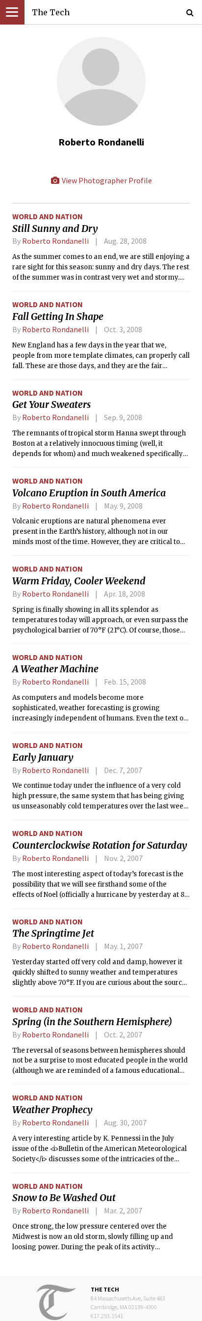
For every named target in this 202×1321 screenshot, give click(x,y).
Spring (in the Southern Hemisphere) (92, 1022)
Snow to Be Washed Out (64, 1198)
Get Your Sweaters (51, 404)
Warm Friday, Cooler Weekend (79, 581)
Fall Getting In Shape (57, 316)
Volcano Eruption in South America (89, 493)
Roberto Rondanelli (55, 241)
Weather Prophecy (52, 1110)
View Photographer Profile (106, 180)
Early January (43, 757)
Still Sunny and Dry (55, 228)
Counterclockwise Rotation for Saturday (99, 845)
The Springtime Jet (53, 933)
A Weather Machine (55, 669)
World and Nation (47, 216)
